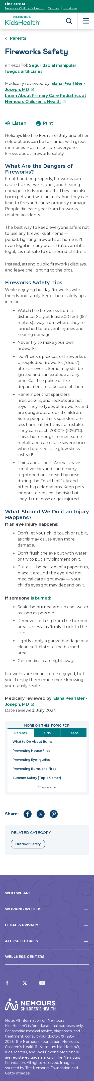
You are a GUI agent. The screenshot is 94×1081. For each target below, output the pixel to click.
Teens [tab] (73, 733)
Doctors (53, 8)
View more (47, 787)
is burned (40, 598)
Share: (12, 814)
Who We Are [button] (18, 893)
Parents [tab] (20, 733)
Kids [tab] (47, 733)
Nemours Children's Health (24, 8)
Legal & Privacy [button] (21, 925)
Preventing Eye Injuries (31, 760)
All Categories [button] (21, 941)
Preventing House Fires (31, 750)
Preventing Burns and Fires (34, 769)
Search (69, 21)
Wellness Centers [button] (25, 956)
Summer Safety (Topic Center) (37, 778)
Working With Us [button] (23, 909)
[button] (16, 123)
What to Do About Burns (32, 741)
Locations (70, 8)
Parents (18, 38)
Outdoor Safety (28, 844)
